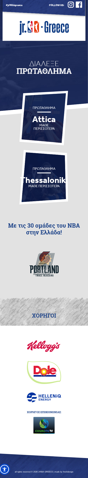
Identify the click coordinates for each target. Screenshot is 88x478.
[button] (4, 469)
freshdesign (68, 472)
